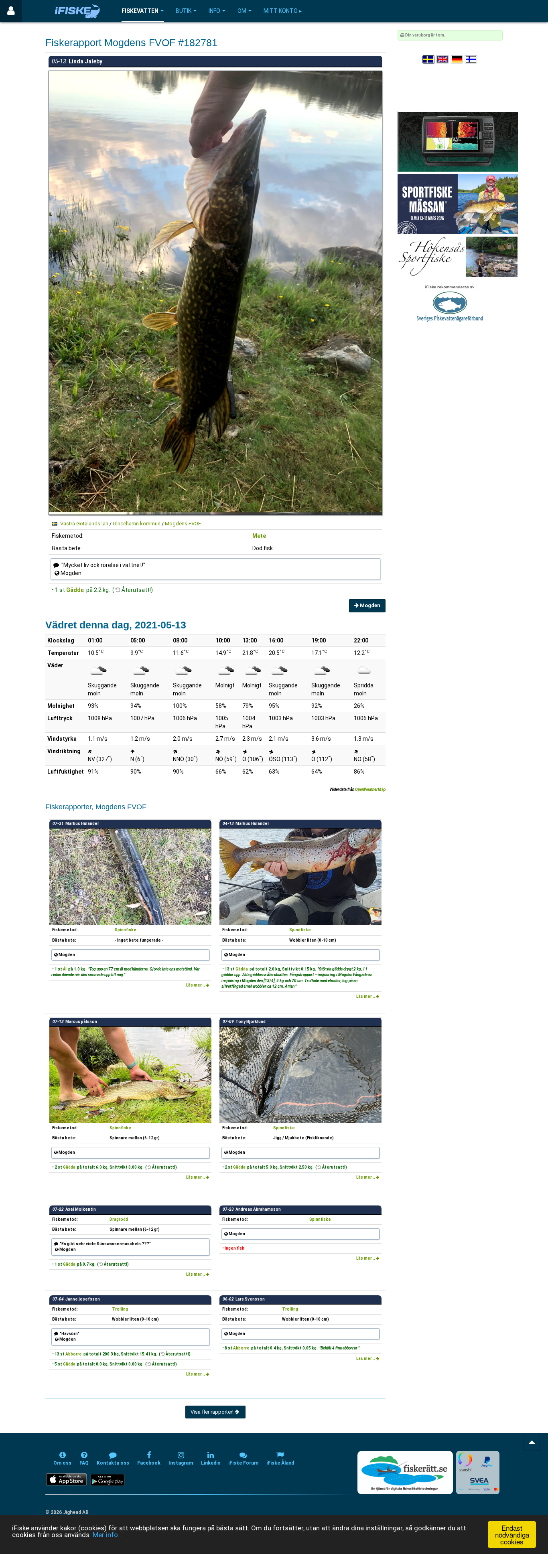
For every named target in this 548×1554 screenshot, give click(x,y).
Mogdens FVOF (183, 524)
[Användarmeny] (11, 11)
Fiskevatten (140, 11)
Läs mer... (196, 985)
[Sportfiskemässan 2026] (458, 204)
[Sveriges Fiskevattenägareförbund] (450, 302)
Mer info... (108, 1535)
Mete (259, 536)
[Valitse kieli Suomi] (471, 59)
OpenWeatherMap (370, 789)
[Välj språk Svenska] (429, 59)
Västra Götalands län (84, 524)
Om (241, 11)
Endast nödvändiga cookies (512, 1534)
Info (214, 11)
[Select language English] (443, 59)
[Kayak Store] (458, 141)
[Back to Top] (532, 1442)
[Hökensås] (458, 256)
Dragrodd (119, 1219)
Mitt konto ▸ (283, 11)
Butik (183, 11)
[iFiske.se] (77, 11)
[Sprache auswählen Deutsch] (457, 59)
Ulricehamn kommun (136, 524)
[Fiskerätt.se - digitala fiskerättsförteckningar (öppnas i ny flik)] (405, 1472)
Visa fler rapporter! (213, 1412)
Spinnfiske (125, 930)
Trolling (120, 1309)
